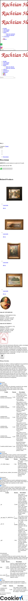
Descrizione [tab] (6, 156)
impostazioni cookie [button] (4, 353)
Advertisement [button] (3, 553)
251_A (4, 293)
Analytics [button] (2, 484)
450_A (4, 236)
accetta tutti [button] (12, 353)
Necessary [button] (2, 382)
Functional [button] (2, 452)
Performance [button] (3, 477)
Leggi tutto (5, 205)
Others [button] (1, 578)
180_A (4, 208)
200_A (4, 265)
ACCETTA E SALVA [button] (5, 593)
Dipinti (6, 146)
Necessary (4, 383)
